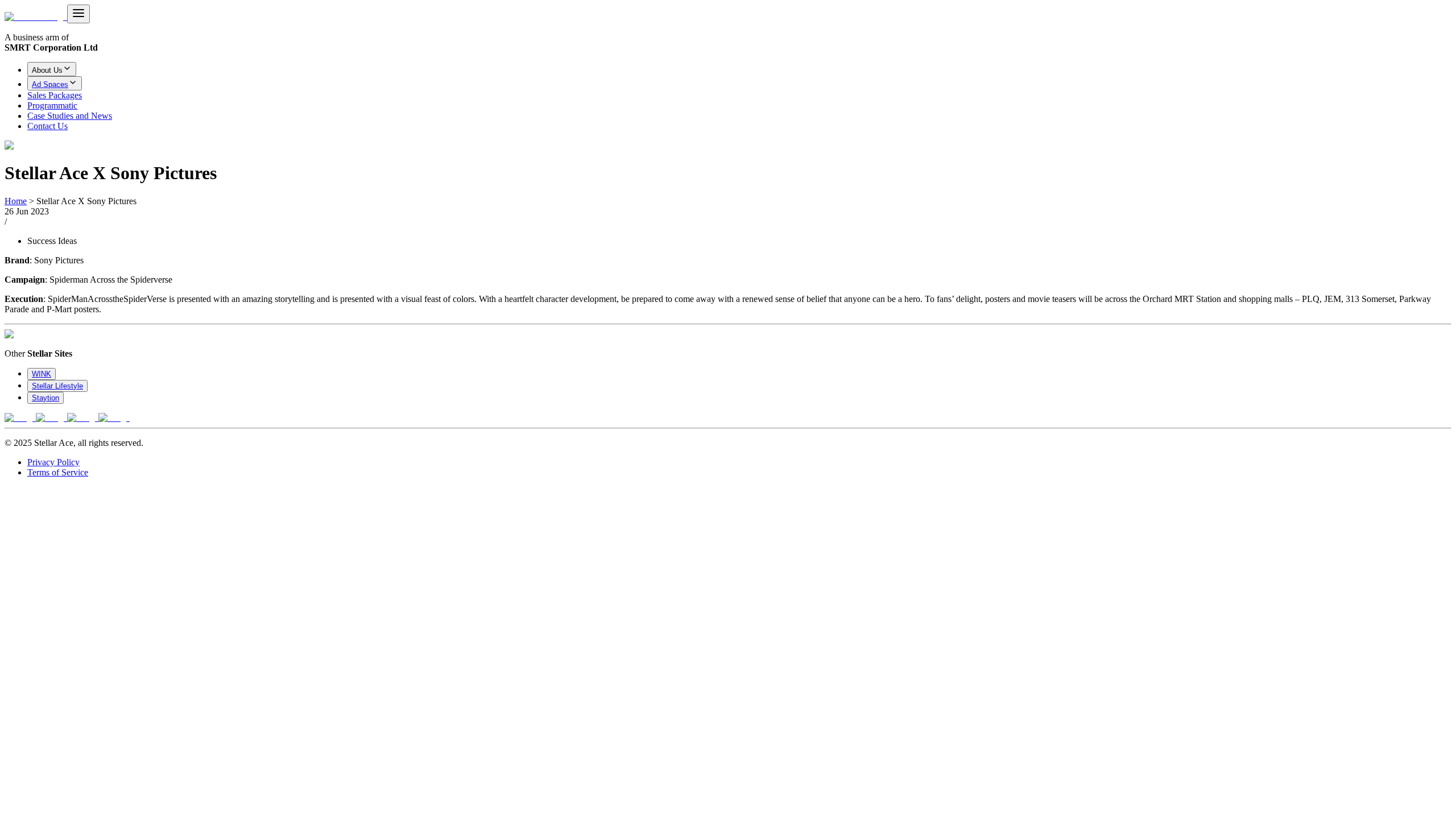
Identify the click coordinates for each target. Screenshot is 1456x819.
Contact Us (47, 126)
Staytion (45, 398)
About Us (47, 70)
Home (16, 201)
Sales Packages (54, 95)
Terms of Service (57, 472)
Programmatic (52, 105)
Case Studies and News (69, 116)
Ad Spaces (50, 84)
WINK (41, 374)
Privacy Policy (53, 462)
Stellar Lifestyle (57, 386)
